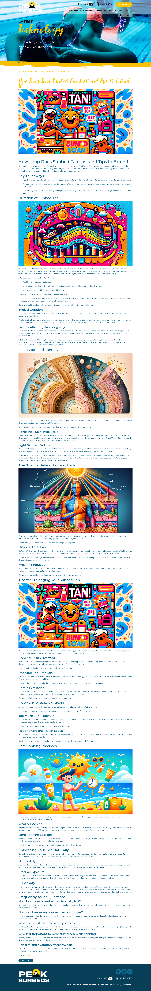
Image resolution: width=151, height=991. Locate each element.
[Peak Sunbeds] (30, 7)
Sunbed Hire (101, 10)
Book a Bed (124, 4)
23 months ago (29, 955)
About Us (78, 10)
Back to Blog (27, 960)
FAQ (115, 10)
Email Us (83, 4)
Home (70, 10)
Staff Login (126, 15)
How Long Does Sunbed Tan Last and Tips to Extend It (46, 71)
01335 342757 (106, 4)
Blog (131, 10)
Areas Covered (89, 10)
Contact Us (123, 10)
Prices (110, 10)
